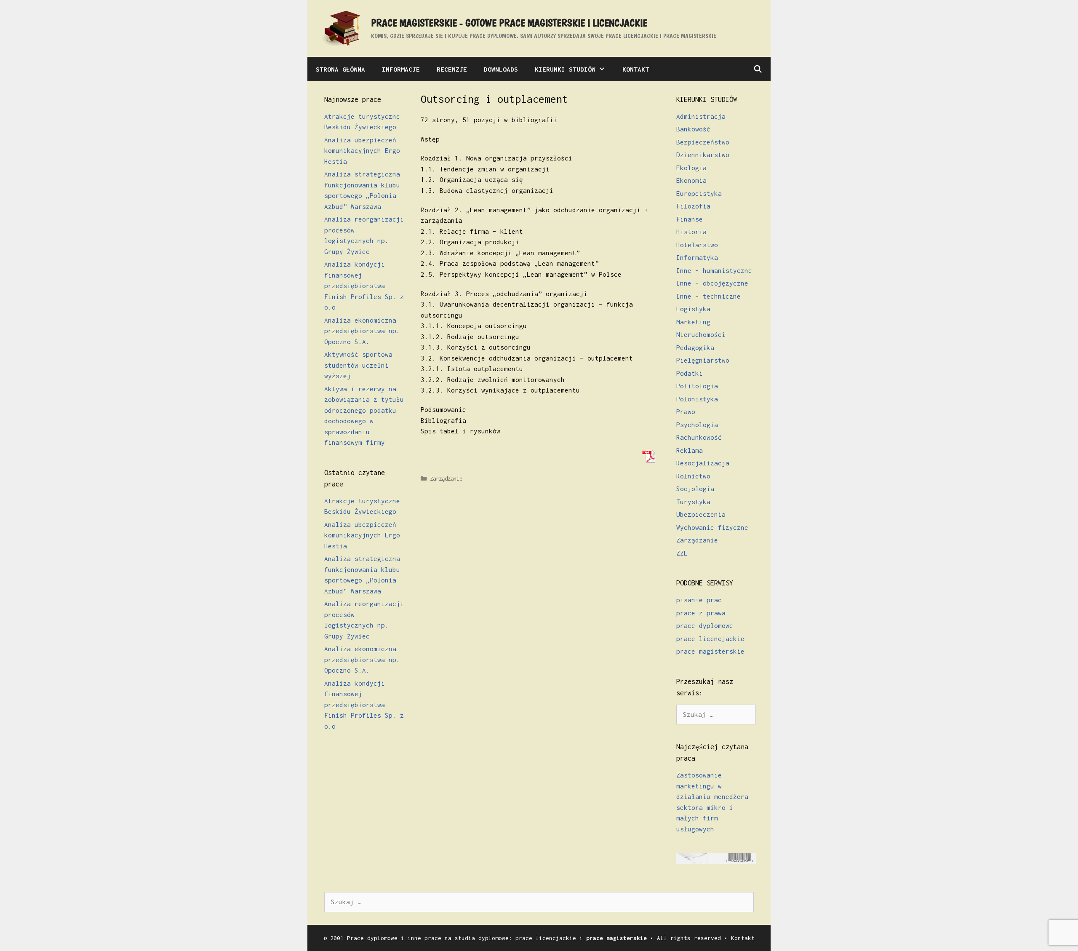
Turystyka (693, 501)
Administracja (701, 116)
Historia (691, 231)
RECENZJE (452, 69)
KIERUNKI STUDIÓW (565, 69)
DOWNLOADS (501, 69)
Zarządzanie (446, 479)
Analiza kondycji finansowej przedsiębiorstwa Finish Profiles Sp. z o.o (364, 285)
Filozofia (693, 206)
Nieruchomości (701, 334)
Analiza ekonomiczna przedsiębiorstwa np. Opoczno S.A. (362, 330)
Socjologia (695, 488)
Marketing (693, 322)
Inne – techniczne (708, 296)
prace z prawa (701, 613)
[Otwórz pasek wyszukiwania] (757, 69)
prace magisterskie (710, 651)
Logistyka (693, 309)
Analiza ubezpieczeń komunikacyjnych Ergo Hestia (362, 150)
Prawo (685, 411)
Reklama (689, 450)
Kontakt (743, 938)
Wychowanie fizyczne (712, 527)
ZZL (682, 553)
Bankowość (693, 129)
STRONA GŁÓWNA (340, 69)
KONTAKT (635, 69)
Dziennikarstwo (702, 154)
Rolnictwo (693, 476)
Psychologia (697, 424)
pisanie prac (699, 600)
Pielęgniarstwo (702, 360)
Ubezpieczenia (701, 514)
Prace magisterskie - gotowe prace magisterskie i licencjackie (509, 22)
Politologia (697, 386)
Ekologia (691, 167)
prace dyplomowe (704, 625)
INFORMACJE (401, 69)
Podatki (689, 373)
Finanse (689, 219)
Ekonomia (691, 180)
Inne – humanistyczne (714, 270)
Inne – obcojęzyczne (712, 283)
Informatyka (697, 257)
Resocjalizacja (702, 463)
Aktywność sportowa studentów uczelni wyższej (358, 364)
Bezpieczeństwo (702, 142)
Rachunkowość (699, 437)
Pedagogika (695, 347)
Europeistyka (699, 193)
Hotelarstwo (697, 244)
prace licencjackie (710, 638)
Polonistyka (697, 399)
